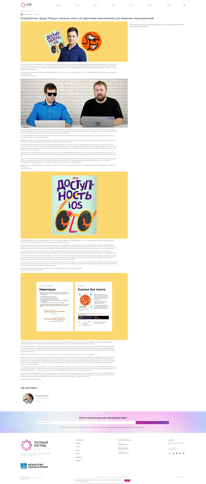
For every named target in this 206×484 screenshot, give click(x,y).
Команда (169, 5)
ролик (53, 129)
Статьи (131, 5)
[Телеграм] (173, 453)
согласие (87, 481)
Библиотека (149, 5)
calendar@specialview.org (123, 448)
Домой (22, 10)
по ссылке (38, 379)
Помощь (77, 5)
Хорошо (127, 480)
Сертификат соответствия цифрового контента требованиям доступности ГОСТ (112, 477)
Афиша (113, 5)
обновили (35, 66)
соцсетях (70, 268)
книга (56, 67)
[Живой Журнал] (183, 453)
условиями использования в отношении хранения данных (117, 427)
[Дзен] (176, 453)
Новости (95, 5)
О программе (58, 5)
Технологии (31, 10)
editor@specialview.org (123, 444)
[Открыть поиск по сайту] (184, 5)
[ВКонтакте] (169, 453)
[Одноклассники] (180, 453)
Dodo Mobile (62, 268)
